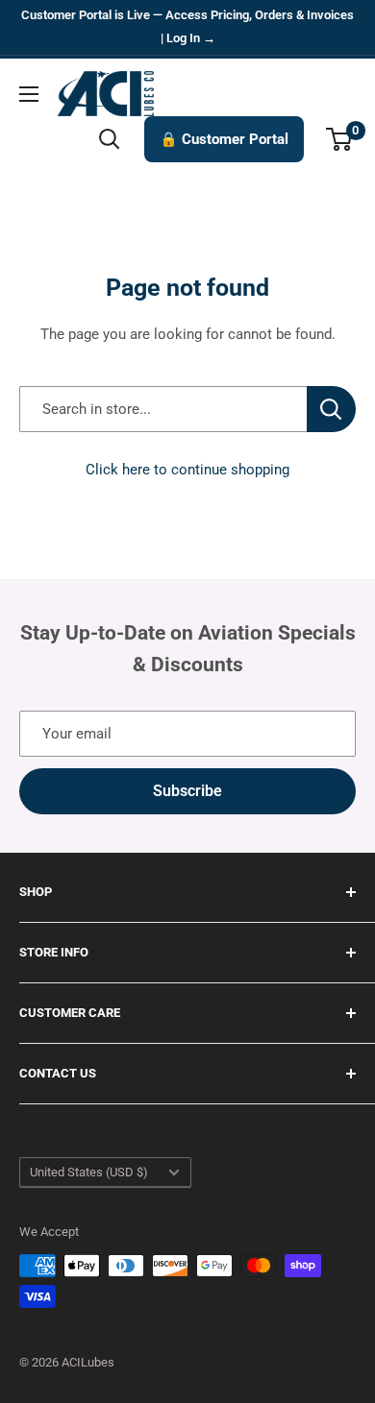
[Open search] (109, 139)
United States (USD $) (89, 1172)
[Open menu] (28, 94)
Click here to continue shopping (187, 469)
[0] (340, 139)
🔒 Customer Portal (224, 139)
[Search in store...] (331, 409)
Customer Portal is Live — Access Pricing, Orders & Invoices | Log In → (187, 26)
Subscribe (187, 791)
